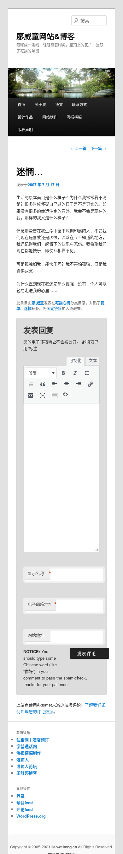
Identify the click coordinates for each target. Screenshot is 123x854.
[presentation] (40, 373)
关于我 (40, 104)
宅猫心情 (62, 303)
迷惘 (28, 308)
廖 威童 (38, 303)
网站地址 (36, 635)
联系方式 (79, 104)
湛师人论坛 (26, 766)
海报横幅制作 (28, 753)
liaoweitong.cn (64, 847)
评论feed (24, 809)
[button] (41, 373)
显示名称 (39, 573)
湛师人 (22, 760)
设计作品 (25, 117)
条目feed (24, 802)
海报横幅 (74, 117)
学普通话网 (26, 746)
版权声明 (25, 129)
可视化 (75, 360)
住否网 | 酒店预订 (32, 740)
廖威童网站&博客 (45, 36)
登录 (20, 796)
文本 (93, 360)
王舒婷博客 (26, 773)
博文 (59, 104)
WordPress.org (31, 816)
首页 (21, 104)
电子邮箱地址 (42, 604)
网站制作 (49, 117)
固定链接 (54, 308)
